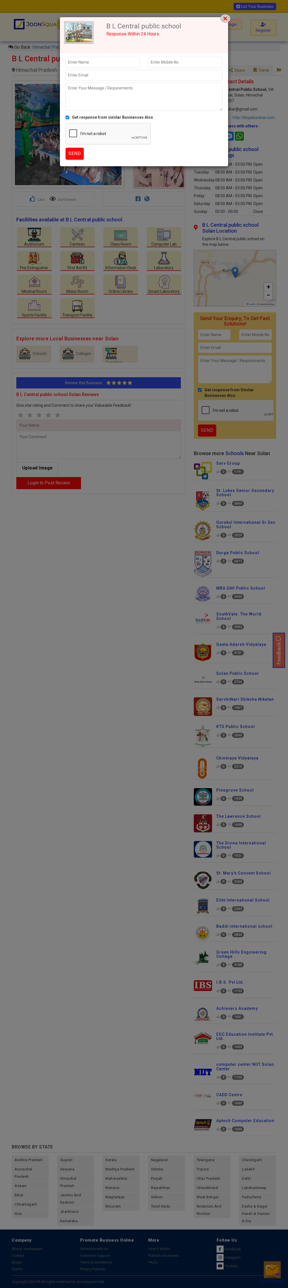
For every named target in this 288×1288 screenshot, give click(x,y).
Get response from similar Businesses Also (112, 117)
